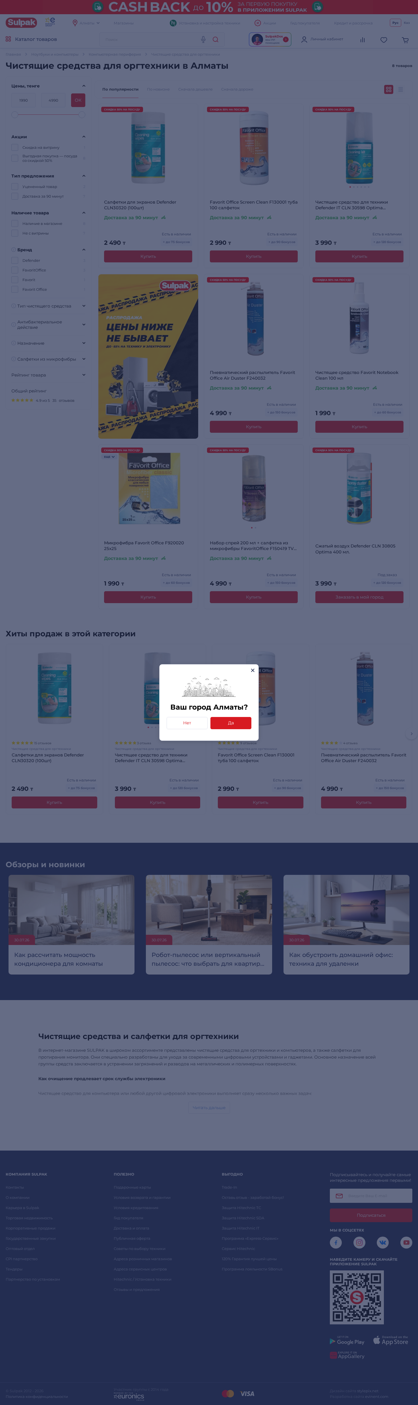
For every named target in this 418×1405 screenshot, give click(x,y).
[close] (252, 670)
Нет (187, 723)
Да (231, 723)
